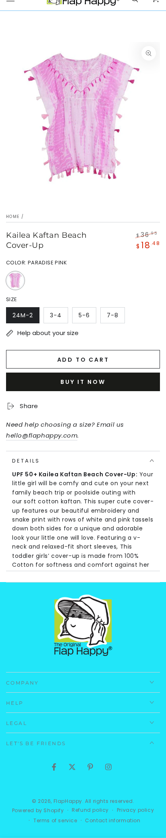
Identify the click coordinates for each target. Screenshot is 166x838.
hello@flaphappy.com (41, 435)
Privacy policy (135, 810)
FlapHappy (68, 801)
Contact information (112, 820)
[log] (83, 537)
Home (12, 217)
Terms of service (55, 820)
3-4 (59, 317)
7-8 (115, 317)
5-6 (87, 317)
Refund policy (90, 810)
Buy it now (83, 382)
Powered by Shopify (38, 810)
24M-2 (25, 317)
